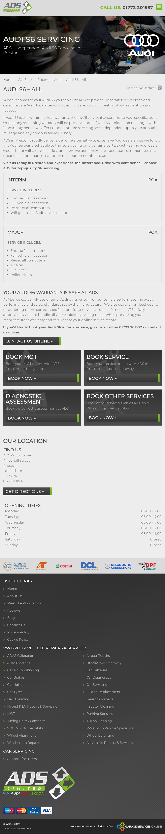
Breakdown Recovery (104, 663)
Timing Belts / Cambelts (26, 721)
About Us (14, 596)
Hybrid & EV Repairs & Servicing (32, 706)
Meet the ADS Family (24, 603)
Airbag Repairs (98, 655)
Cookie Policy (18, 639)
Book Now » (22, 378)
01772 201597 (126, 7)
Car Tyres (14, 692)
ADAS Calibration (20, 655)
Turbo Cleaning (99, 721)
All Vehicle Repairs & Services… (111, 742)
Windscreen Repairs (23, 742)
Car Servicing (97, 684)
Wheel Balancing (100, 735)
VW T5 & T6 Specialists (25, 728)
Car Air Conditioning (23, 670)
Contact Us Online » (29, 341)
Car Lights (15, 684)
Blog (11, 618)
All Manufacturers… (23, 759)
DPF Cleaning (18, 699)
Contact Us (16, 625)
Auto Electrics (18, 663)
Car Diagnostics (99, 677)
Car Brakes (15, 677)
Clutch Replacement (104, 692)
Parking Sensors (99, 713)
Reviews (13, 610)
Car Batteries (97, 670)
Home (12, 588)
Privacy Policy (18, 632)
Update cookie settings (18, 828)
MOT (11, 713)
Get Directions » (24, 491)
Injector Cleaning (100, 706)
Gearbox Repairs (100, 699)
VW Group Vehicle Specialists (110, 728)
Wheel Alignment (21, 735)
